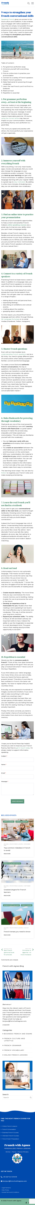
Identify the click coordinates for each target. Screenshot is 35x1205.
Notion (3, 473)
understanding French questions (13, 354)
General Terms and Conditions (10, 1192)
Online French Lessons (16, 1055)
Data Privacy (5, 1190)
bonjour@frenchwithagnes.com (15, 1181)
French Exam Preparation (10, 1139)
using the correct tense (10, 118)
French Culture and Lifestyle (12, 863)
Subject (4, 756)
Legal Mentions (6, 1187)
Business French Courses (10, 1132)
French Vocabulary (21, 821)
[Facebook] (26, 1203)
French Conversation (9, 1129)
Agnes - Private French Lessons (14, 844)
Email (3, 773)
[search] (28, 3)
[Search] (30, 1097)
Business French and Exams (11, 905)
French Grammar (8, 821)
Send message (17, 801)
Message (4, 781)
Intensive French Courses (10, 1136)
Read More (7, 853)
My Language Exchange (10, 319)
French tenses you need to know (17, 932)
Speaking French (7, 19)
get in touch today (23, 748)
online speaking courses (16, 225)
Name (3, 764)
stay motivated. (19, 182)
